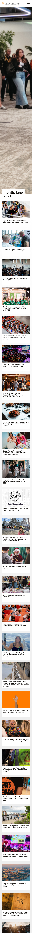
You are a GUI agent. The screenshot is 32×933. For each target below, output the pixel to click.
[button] (28, 3)
